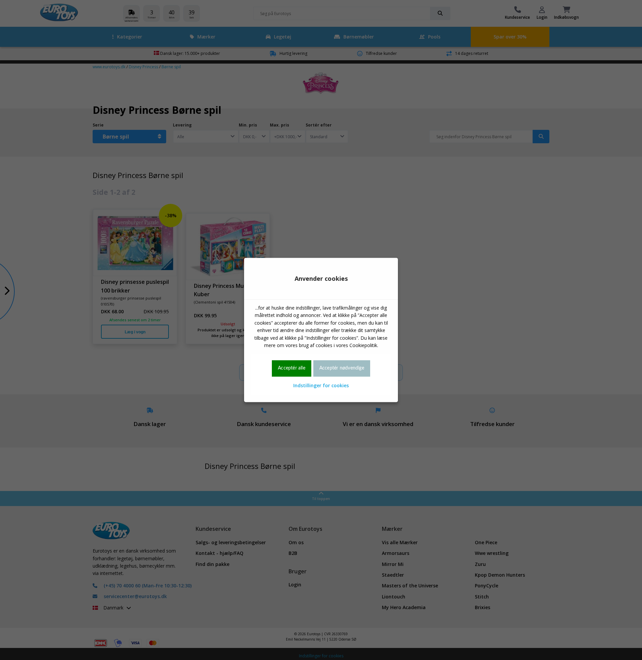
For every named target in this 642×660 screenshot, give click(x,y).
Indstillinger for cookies (321, 385)
